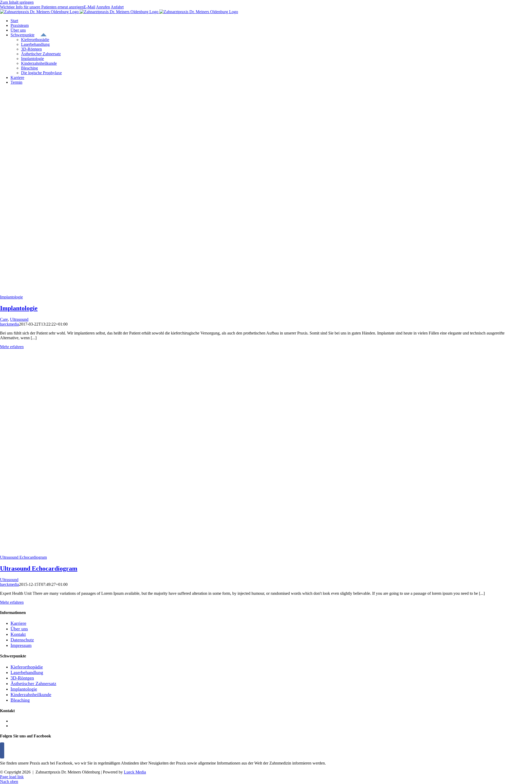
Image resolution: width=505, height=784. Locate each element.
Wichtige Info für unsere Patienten (42, 7)
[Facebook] (2, 750)
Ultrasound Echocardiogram (23, 557)
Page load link (12, 777)
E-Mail (89, 7)
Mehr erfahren (12, 346)
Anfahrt (117, 7)
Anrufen (103, 7)
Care (4, 319)
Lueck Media (135, 772)
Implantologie (11, 297)
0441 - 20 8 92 (23, 725)
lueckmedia (9, 324)
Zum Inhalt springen (17, 2)
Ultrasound (19, 319)
